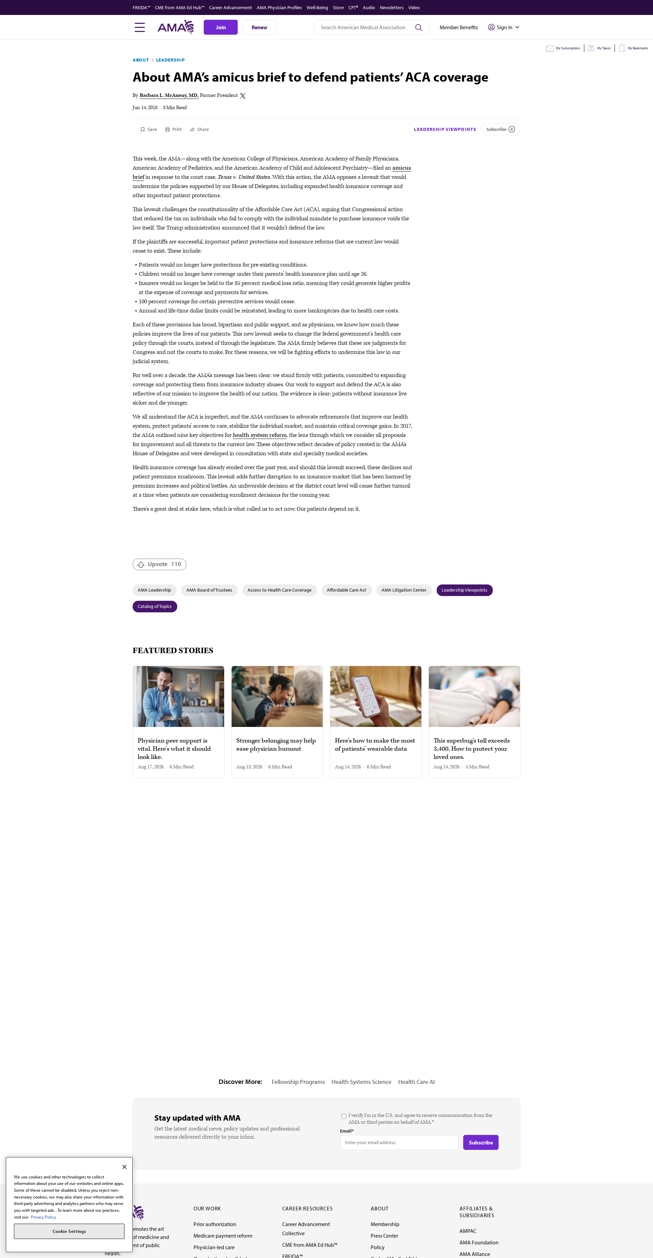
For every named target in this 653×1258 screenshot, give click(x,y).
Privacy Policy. (43, 1217)
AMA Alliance (474, 1254)
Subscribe (496, 129)
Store (338, 7)
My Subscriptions (568, 48)
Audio (369, 7)
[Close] (124, 1166)
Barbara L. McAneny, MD (168, 95)
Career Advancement (230, 7)
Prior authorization (215, 1224)
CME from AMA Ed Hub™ (179, 7)
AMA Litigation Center (404, 590)
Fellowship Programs (298, 1082)
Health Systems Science (361, 1082)
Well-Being (317, 7)
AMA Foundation (479, 1242)
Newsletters (392, 7)
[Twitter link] (243, 96)
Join (221, 27)
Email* (347, 1131)
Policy (378, 1247)
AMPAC (467, 1230)
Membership (385, 1224)
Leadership (170, 60)
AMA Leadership (154, 590)
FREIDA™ (141, 7)
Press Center (384, 1235)
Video (414, 7)
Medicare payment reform (223, 1235)
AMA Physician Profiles (279, 7)
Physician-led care (214, 1247)
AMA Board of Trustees (209, 590)
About (141, 60)
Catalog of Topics (155, 606)
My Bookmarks (638, 48)
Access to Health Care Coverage (280, 590)
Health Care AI (416, 1082)
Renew (259, 27)
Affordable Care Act (346, 590)
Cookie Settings (69, 1231)
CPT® (353, 7)
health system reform (260, 435)
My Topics (604, 48)
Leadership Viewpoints (445, 129)
